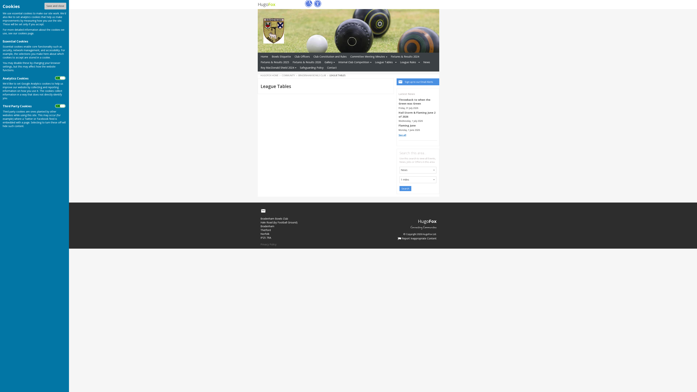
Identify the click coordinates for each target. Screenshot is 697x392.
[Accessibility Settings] (317, 3)
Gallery (329, 62)
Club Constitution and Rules (330, 56)
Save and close (55, 6)
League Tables (384, 62)
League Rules (408, 62)
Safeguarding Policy (311, 67)
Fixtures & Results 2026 (307, 62)
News (426, 62)
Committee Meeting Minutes (367, 56)
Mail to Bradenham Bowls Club (263, 211)
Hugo (266, 4)
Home (264, 56)
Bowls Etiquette (281, 56)
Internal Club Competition (353, 62)
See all (402, 135)
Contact (332, 67)
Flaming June (407, 125)
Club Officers (302, 56)
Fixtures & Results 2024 (405, 56)
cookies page (26, 33)
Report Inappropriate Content (419, 238)
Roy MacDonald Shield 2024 (277, 67)
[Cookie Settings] (308, 3)
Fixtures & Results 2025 (275, 62)
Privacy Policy (268, 244)
